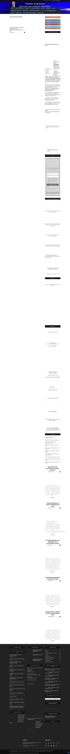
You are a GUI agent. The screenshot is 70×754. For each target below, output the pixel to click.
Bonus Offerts (25, 10)
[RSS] (52, 0)
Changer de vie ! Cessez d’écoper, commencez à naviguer (52, 451)
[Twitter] (58, 0)
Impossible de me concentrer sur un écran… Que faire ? (53, 468)
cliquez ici (47, 110)
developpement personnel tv (34, 10)
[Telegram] (56, 0)
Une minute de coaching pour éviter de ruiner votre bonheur (52, 459)
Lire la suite (52, 497)
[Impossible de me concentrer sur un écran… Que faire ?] (52, 478)
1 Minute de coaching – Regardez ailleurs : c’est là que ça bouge (52, 448)
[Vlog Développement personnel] (29, 656)
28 (24, 32)
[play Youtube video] (52, 38)
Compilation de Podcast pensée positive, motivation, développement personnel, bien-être (17, 29)
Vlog (43, 10)
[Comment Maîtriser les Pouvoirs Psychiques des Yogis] (52, 514)
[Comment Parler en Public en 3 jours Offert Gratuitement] (28, 660)
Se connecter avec (51, 188)
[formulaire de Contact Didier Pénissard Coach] (29, 651)
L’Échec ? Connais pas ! (13, 696)
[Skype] (53, 0)
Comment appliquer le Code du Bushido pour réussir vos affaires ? (51, 454)
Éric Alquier (46, 690)
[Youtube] (59, 0)
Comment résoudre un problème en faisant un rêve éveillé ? (52, 462)
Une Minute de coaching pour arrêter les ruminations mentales (51, 437)
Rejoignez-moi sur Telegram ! (53, 17)
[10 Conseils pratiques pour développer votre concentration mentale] (52, 552)
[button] (59, 8)
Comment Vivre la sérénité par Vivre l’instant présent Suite (53, 613)
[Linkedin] (47, 0)
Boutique (42, 8)
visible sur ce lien (31, 719)
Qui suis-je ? (27, 8)
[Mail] (48, 0)
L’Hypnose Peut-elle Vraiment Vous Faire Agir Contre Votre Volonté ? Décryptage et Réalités (16, 707)
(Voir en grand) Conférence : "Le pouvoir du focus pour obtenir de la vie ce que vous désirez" (52, 256)
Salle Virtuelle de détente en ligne (53, 332)
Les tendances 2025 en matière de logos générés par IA (17, 703)
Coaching (53, 8)
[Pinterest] (50, 0)
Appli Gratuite (18, 12)
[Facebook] (44, 0)
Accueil (12, 8)
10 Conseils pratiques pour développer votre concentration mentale (53, 542)
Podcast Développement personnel (29, 12)
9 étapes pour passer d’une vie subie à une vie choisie (52, 445)
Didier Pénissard (12, 32)
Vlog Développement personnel (38, 654)
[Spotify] (55, 0)
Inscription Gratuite (53, 184)
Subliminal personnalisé (52, 389)
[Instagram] (45, 0)
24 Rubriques (48, 8)
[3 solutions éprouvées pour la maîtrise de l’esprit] (52, 588)
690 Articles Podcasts (19, 8)
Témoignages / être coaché (16, 10)
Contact (13, 12)
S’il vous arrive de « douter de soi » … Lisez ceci (16, 699)
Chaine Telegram (40, 12)
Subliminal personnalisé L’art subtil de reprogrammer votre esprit (50, 442)
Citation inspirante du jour (50, 10)
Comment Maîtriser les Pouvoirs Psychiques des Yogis (52, 504)
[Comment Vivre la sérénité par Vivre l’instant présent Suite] (52, 623)
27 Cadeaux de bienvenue (35, 8)
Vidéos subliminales (53, 411)
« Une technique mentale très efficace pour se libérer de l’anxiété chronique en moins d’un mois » (52, 224)
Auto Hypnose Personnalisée (52, 398)
